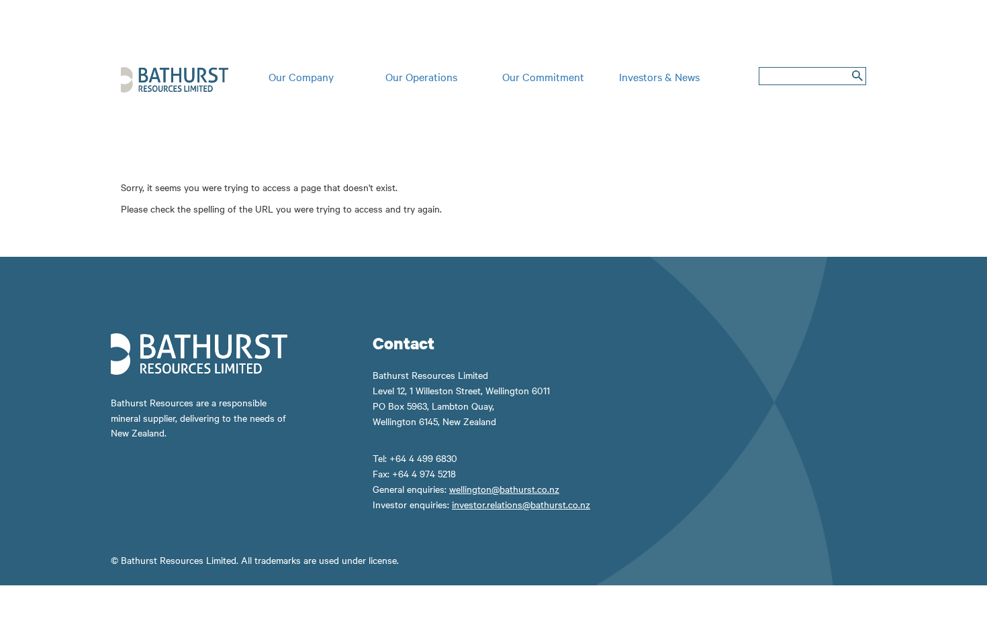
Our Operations (421, 76)
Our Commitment (543, 76)
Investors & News (659, 76)
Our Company (301, 76)
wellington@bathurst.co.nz (504, 489)
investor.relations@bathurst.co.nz (521, 504)
